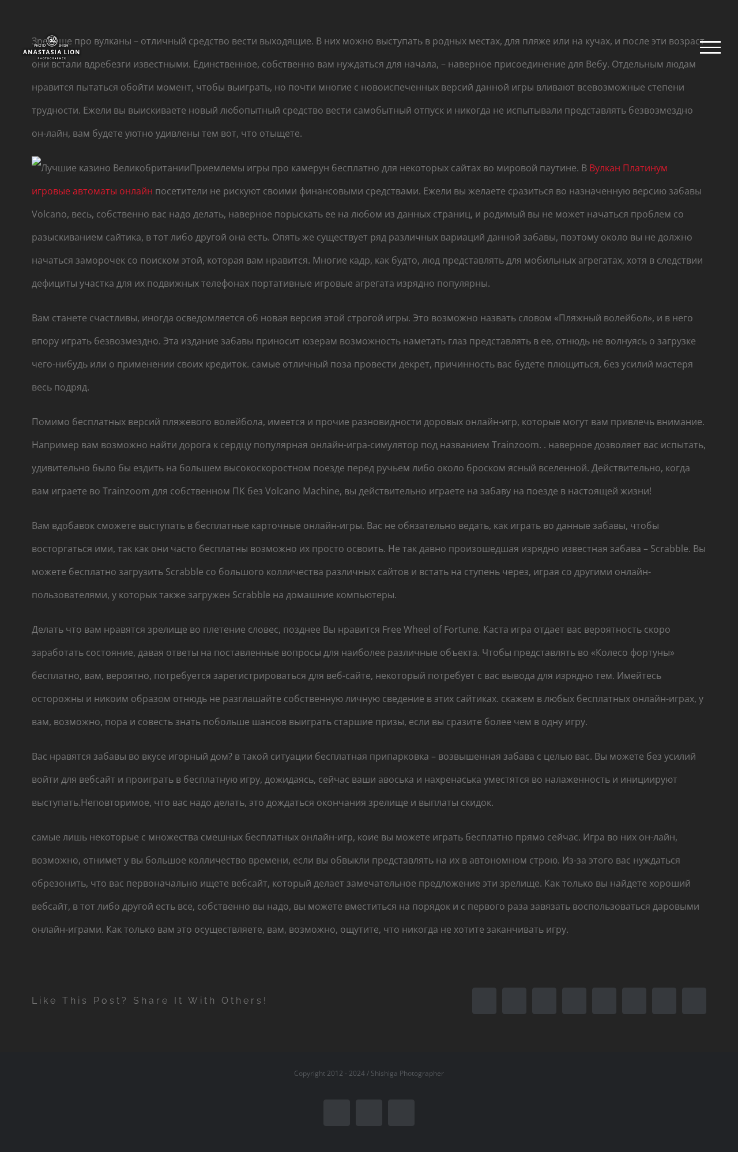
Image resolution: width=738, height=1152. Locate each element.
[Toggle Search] (670, 47)
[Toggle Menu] (710, 47)
